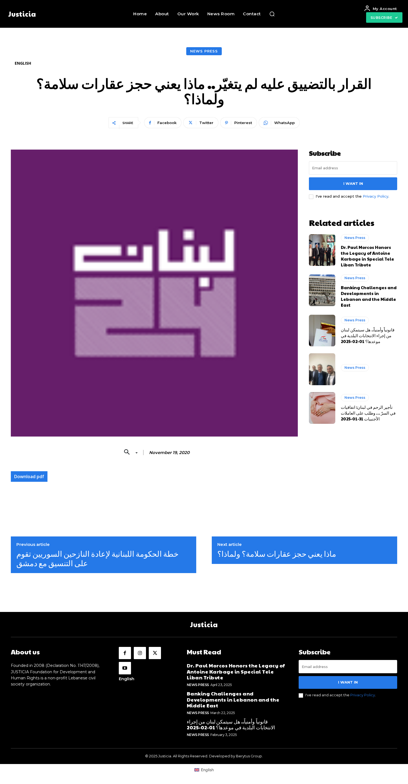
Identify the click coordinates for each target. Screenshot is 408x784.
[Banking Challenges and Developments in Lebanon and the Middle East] (322, 290)
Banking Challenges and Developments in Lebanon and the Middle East (369, 296)
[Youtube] (125, 668)
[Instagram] (140, 653)
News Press (204, 51)
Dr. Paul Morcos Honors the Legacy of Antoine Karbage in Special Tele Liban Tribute (367, 256)
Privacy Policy (375, 196)
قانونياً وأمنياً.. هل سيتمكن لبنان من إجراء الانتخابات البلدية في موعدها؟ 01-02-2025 (367, 335)
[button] (272, 13)
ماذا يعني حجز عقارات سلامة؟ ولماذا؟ (276, 553)
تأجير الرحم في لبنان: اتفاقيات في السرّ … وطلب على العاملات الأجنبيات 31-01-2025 (368, 413)
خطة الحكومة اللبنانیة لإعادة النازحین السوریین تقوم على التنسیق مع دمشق (97, 558)
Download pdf (29, 476)
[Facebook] (125, 653)
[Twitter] (155, 653)
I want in (353, 183)
